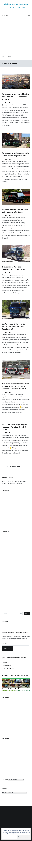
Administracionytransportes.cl (16, 4)
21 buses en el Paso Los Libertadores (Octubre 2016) (14, 268)
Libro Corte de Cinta (8, 668)
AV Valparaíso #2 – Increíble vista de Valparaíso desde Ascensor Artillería (15, 97)
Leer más (8, 102)
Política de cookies (10, 833)
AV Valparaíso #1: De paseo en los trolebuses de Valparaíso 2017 (15, 154)
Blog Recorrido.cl (7, 665)
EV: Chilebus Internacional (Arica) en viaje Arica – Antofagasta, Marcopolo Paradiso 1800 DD (16, 386)
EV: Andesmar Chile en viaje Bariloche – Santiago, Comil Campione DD (13, 326)
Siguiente (13, 466)
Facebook (5, 622)
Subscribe (7, 649)
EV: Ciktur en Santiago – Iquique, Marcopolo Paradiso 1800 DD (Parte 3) (15, 427)
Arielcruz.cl (6, 662)
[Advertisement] (16, 37)
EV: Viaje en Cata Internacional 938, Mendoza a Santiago (15, 211)
